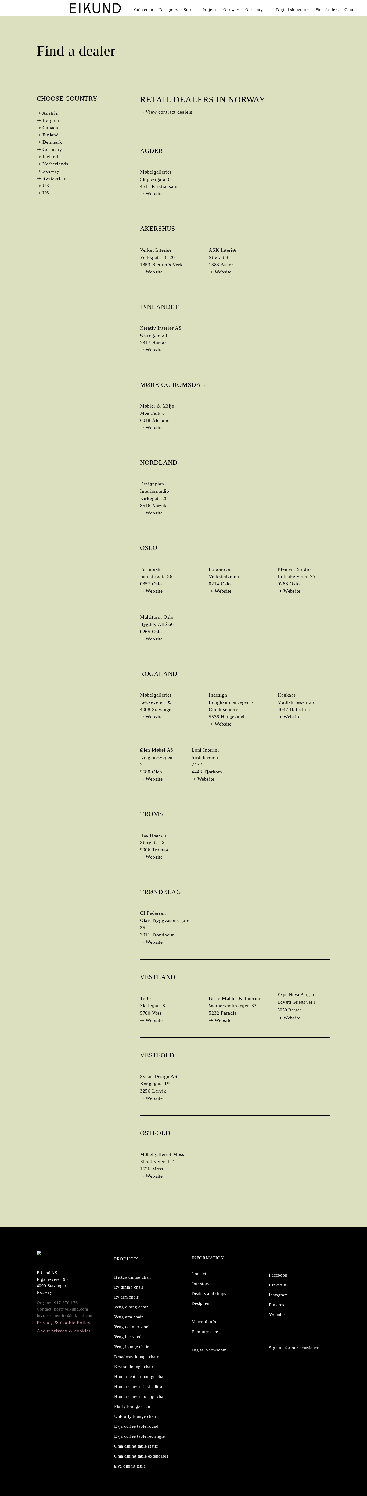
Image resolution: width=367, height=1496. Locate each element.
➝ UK (43, 185)
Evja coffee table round (136, 1426)
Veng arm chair (128, 1317)
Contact (351, 10)
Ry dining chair (128, 1287)
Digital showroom (293, 10)
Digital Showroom (209, 1350)
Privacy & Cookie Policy (64, 1322)
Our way (231, 10)
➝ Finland (48, 135)
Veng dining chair (131, 1307)
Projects (210, 10)
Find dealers (327, 10)
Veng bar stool (128, 1337)
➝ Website (151, 193)
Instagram (278, 1295)
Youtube (277, 1315)
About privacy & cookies (64, 1330)
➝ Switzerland (52, 178)
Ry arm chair (126, 1297)
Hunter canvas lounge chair (140, 1396)
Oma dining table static (136, 1446)
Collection (143, 10)
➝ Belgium (49, 120)
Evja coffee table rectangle (139, 1436)
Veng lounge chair (131, 1346)
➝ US (43, 193)
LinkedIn (277, 1285)
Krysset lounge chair (133, 1366)
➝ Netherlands (52, 164)
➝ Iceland (47, 156)
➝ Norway (48, 171)
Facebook (278, 1275)
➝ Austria (47, 113)
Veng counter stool (132, 1327)
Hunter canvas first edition (139, 1386)
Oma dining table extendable (141, 1456)
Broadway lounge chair (136, 1356)
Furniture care (205, 1331)
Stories (190, 10)
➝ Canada (47, 127)
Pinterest (277, 1305)
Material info (204, 1322)
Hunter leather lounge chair (140, 1376)
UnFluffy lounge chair (135, 1416)
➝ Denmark (49, 142)
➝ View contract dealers (166, 112)
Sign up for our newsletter (294, 1348)
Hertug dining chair (132, 1277)
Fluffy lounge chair (132, 1406)
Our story (254, 10)
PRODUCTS (126, 1259)
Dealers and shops (209, 1293)
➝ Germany (49, 149)
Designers (168, 10)
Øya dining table (130, 1466)
